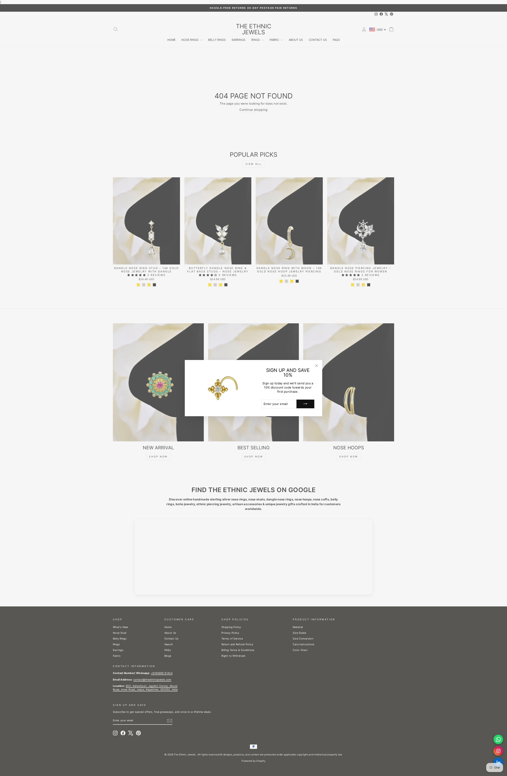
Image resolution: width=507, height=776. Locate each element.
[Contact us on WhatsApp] (498, 739)
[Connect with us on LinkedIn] (498, 762)
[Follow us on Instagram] (498, 751)
